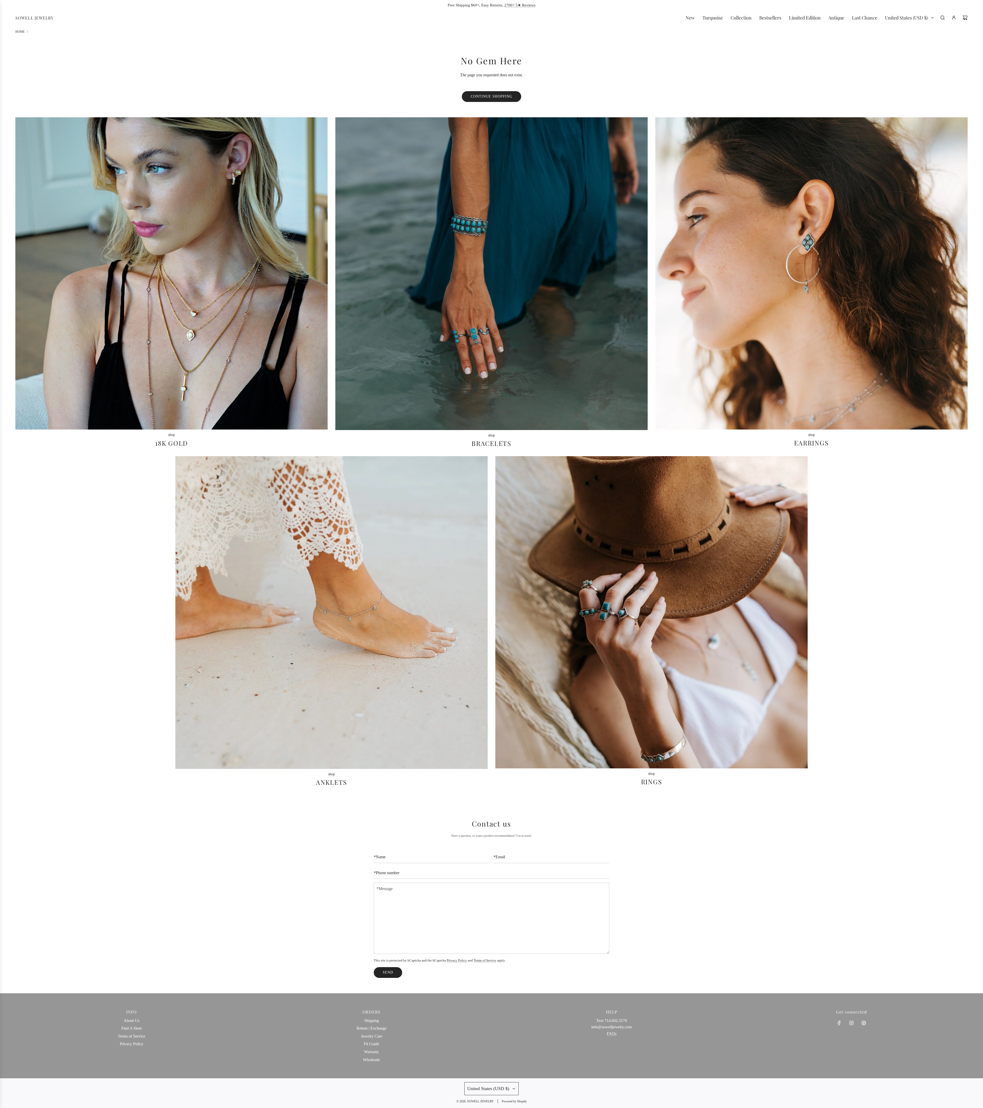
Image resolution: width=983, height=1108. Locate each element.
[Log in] (953, 17)
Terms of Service (485, 960)
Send (388, 972)
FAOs (611, 1033)
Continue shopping (491, 96)
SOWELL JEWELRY (34, 17)
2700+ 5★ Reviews (520, 5)
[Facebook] (839, 1023)
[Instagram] (851, 1023)
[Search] (942, 17)
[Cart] (965, 17)
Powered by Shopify (514, 1101)
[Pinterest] (863, 1023)
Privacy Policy (457, 960)
